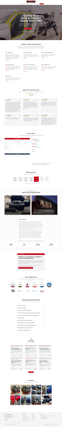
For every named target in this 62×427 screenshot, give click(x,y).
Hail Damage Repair (25, 420)
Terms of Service (55, 424)
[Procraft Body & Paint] (31, 1)
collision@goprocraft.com (37, 147)
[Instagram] (35, 151)
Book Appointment (28, 28)
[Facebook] (33, 151)
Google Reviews (31, 95)
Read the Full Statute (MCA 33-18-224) (25, 267)
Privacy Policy (51, 424)
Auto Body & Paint (25, 417)
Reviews (33, 418)
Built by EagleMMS (46, 424)
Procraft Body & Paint (8, 414)
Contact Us (35, 28)
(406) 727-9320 (36, 144)
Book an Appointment (17, 138)
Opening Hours (34, 417)
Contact (33, 419)
